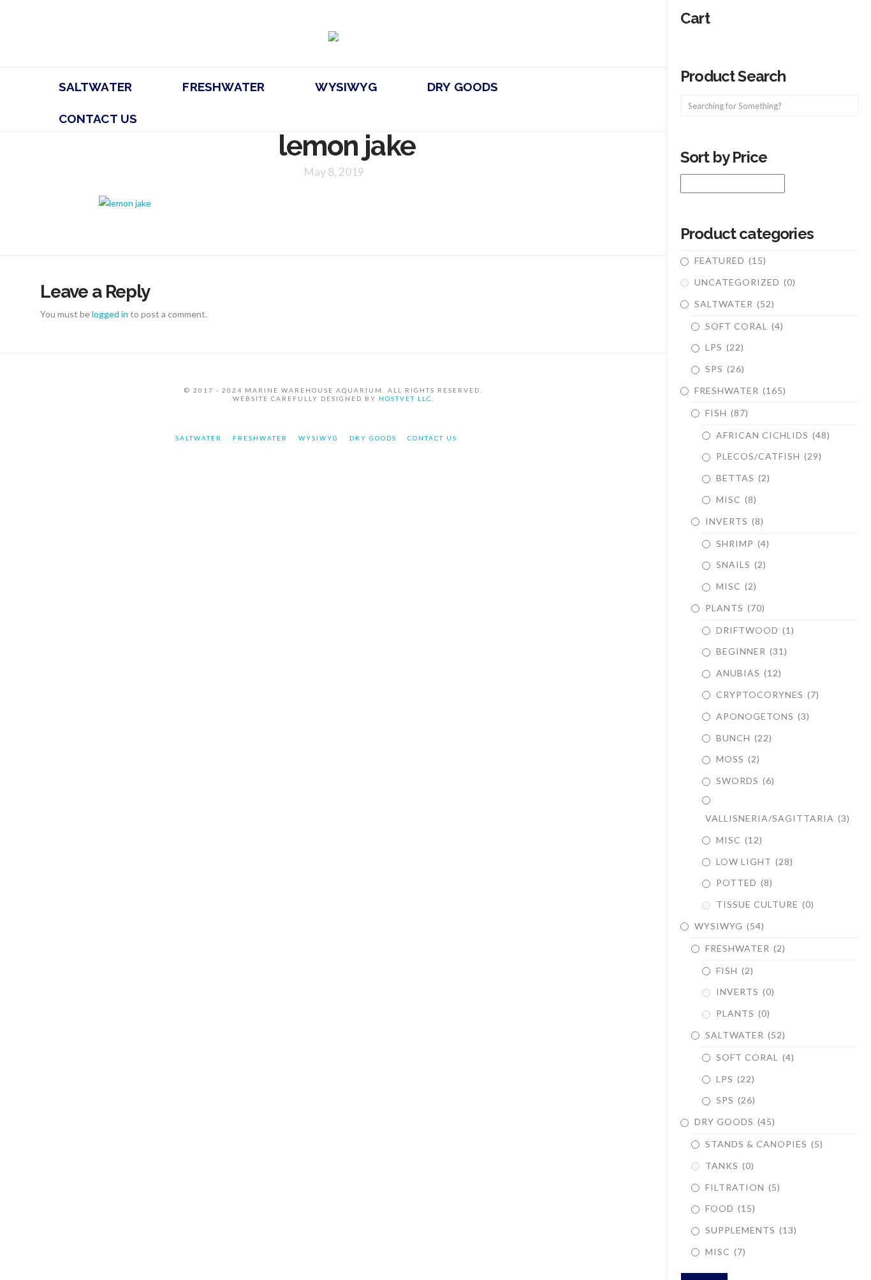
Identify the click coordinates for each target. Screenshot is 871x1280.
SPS (725, 368)
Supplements (751, 1230)
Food (730, 1208)
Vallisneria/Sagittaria (777, 818)
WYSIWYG (729, 925)
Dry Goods (734, 1121)
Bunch (744, 737)
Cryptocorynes (767, 694)
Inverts (734, 521)
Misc (736, 499)
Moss (738, 758)
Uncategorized (745, 282)
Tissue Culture (765, 904)
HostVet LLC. (406, 398)
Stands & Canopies (764, 1143)
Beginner (751, 651)
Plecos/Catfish (769, 456)
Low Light (754, 861)
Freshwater (740, 390)
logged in (110, 314)
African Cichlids (773, 435)
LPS (724, 347)
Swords (745, 780)
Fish (727, 412)
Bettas (743, 477)
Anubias (749, 672)
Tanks (729, 1165)
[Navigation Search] (275, 115)
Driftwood (755, 630)
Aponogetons (763, 716)
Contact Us (432, 438)
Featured (730, 260)
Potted (744, 882)
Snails (741, 564)
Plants (735, 607)
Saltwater (734, 303)
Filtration (742, 1187)
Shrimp (743, 543)
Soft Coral (744, 326)
